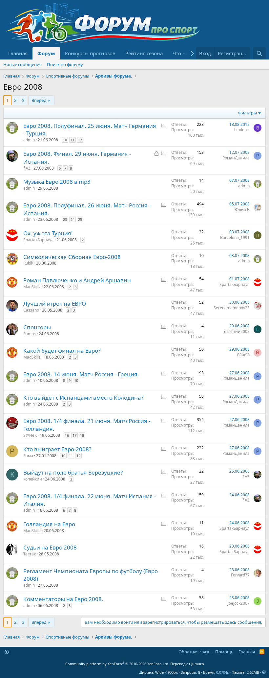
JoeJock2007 (239, 603)
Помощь (224, 652)
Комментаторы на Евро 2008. (63, 599)
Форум (46, 53)
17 (74, 435)
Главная (18, 53)
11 (72, 139)
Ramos (29, 334)
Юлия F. (242, 209)
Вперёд (39, 100)
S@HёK (30, 435)
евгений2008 (237, 331)
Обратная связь (194, 652)
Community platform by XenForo (117, 663)
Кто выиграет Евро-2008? (57, 449)
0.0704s (222, 672)
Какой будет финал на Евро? (61, 350)
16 (67, 435)
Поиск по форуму (65, 64)
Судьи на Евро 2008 (50, 547)
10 (65, 139)
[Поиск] (259, 53)
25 (80, 219)
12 (80, 139)
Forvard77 (240, 575)
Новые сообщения (22, 64)
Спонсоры (37, 327)
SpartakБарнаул (38, 240)
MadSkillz (32, 287)
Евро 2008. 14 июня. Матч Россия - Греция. (81, 374)
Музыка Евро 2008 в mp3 (57, 181)
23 (65, 219)
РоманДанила (236, 158)
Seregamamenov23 (232, 308)
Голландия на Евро (49, 524)
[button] (6, 651)
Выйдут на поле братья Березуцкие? (73, 472)
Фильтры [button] (247, 113)
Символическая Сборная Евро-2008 (72, 257)
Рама (28, 455)
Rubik (28, 263)
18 (82, 435)
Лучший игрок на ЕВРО (54, 303)
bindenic (242, 129)
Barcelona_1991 (235, 237)
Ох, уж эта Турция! (48, 233)
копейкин (32, 479)
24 (72, 219)
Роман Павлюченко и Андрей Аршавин (77, 280)
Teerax (29, 554)
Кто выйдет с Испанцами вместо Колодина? (83, 397)
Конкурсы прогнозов (90, 53)
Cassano (31, 310)
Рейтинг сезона (144, 53)
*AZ (27, 168)
